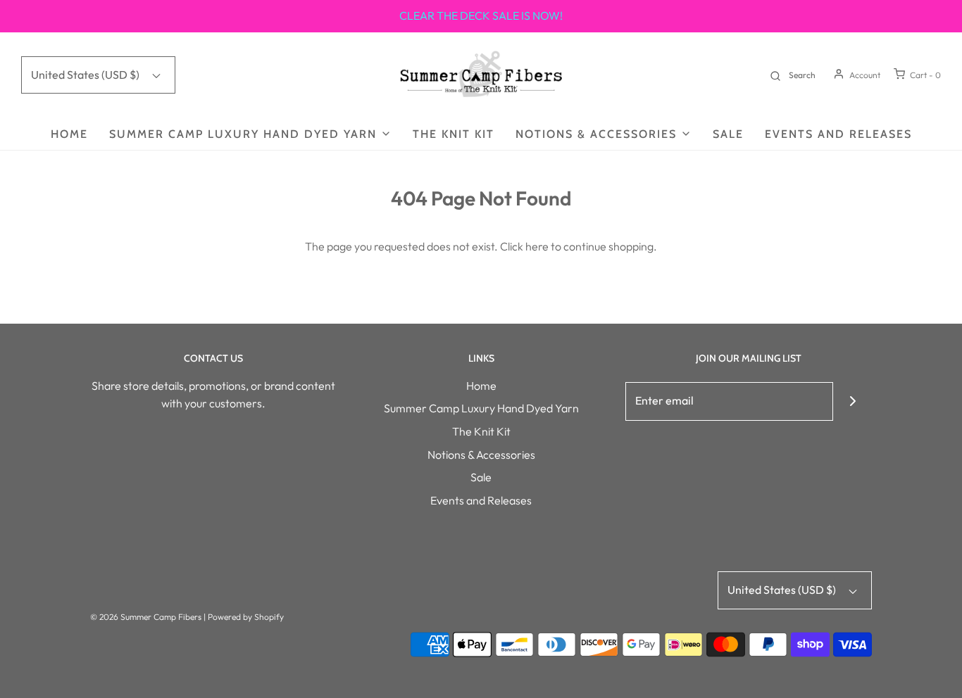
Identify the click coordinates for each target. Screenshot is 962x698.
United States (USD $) (86, 75)
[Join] (852, 401)
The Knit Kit (453, 134)
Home (69, 134)
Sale (728, 134)
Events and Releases (838, 134)
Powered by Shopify (246, 616)
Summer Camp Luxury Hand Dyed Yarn (481, 408)
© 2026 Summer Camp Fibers (145, 616)
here (537, 246)
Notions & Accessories (481, 455)
